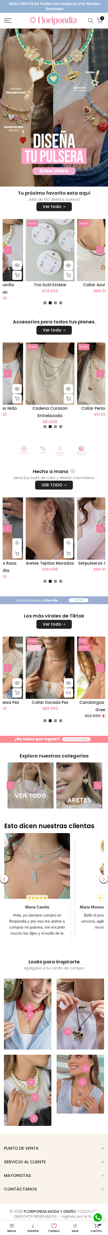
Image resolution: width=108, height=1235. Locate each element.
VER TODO (51, 485)
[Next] (100, 250)
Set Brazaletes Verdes (66, 408)
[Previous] (8, 250)
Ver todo (52, 207)
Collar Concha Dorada (66, 563)
